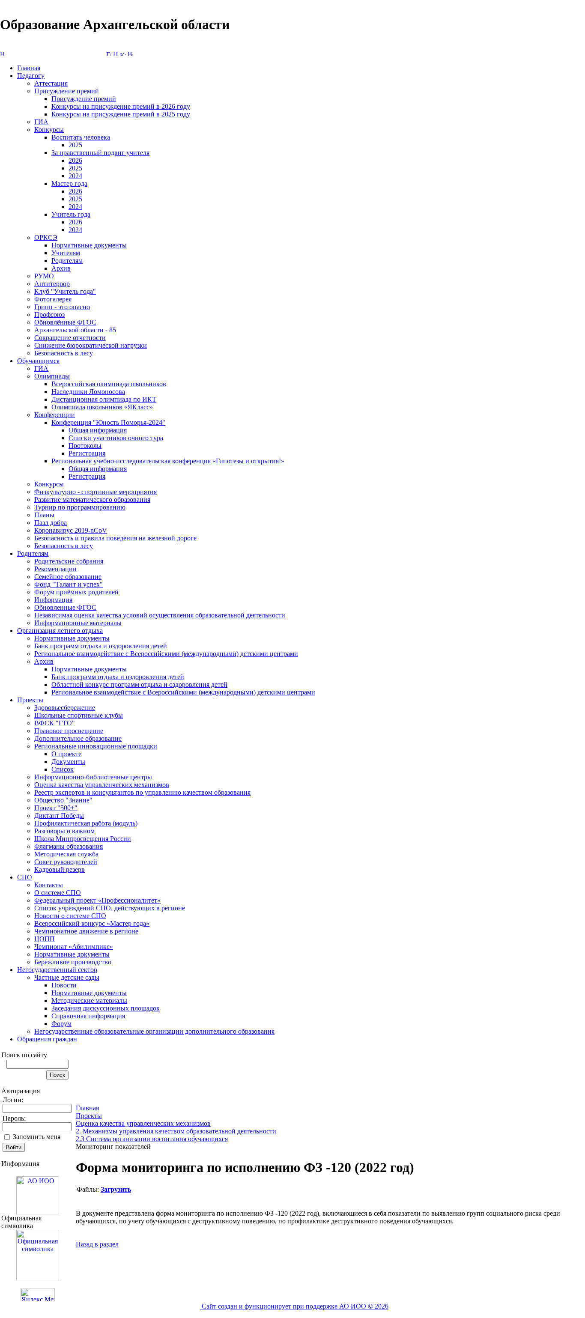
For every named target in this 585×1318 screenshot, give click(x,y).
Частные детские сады (66, 977)
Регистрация (87, 453)
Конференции (54, 414)
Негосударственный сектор (57, 969)
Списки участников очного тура (116, 437)
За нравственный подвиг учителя (100, 152)
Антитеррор (52, 283)
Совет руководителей (65, 861)
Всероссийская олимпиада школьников (108, 384)
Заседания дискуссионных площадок (105, 1008)
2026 (75, 160)
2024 (75, 175)
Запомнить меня (36, 1136)
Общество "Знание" (63, 800)
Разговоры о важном (64, 831)
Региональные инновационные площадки (95, 746)
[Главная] (108, 53)
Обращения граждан (47, 1039)
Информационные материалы (78, 622)
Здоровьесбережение (64, 707)
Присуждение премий (66, 91)
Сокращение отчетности (70, 337)
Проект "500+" (56, 807)
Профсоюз (49, 314)
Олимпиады (52, 376)
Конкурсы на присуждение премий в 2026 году (120, 106)
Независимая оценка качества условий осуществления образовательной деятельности (159, 615)
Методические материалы (89, 1000)
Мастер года (69, 183)
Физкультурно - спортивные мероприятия (95, 491)
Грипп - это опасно (62, 306)
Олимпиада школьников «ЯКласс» (102, 407)
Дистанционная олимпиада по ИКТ (103, 399)
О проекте (66, 753)
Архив (61, 268)
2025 (75, 145)
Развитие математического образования (92, 499)
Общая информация (98, 430)
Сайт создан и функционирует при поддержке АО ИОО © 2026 (294, 1306)
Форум (61, 1023)
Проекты (30, 700)
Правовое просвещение (68, 730)
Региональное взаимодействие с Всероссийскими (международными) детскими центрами (166, 653)
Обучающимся (38, 360)
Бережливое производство (72, 962)
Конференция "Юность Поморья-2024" (108, 422)
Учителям (65, 252)
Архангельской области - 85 (75, 330)
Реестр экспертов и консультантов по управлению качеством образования (142, 792)
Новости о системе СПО (70, 915)
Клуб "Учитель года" (65, 291)
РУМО (44, 276)
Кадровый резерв (59, 869)
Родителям (67, 260)
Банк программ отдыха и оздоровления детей (100, 646)
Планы (44, 515)
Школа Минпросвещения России (82, 838)
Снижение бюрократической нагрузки (90, 345)
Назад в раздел (97, 1244)
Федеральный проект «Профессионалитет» (97, 900)
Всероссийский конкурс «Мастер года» (91, 923)
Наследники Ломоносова (88, 391)
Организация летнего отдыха (60, 630)
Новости (64, 985)
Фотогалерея (53, 299)
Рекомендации (55, 569)
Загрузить (116, 1189)
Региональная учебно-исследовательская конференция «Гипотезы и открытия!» (167, 461)
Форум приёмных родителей (76, 592)
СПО (24, 877)
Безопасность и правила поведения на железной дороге (115, 538)
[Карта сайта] (123, 53)
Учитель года (70, 214)
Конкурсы (49, 129)
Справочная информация (88, 1016)
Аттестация (51, 83)
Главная (28, 68)
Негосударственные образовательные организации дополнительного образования (154, 1031)
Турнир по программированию (79, 507)
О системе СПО (57, 892)
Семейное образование (67, 576)
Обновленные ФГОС (65, 607)
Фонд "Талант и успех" (68, 584)
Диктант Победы (59, 815)
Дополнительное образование (78, 738)
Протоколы (85, 445)
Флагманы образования (68, 846)
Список (62, 769)
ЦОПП (44, 938)
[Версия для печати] (130, 53)
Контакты (48, 885)
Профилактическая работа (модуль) (85, 823)
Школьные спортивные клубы (78, 715)
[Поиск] (115, 53)
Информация (53, 599)
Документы (68, 761)
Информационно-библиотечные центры (93, 777)
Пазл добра (50, 522)
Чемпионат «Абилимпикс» (73, 946)
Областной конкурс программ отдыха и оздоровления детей (139, 684)
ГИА (41, 121)
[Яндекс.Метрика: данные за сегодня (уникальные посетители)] (38, 1294)
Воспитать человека (80, 137)
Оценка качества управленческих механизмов (101, 784)
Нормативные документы (89, 245)
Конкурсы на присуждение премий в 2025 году (120, 114)
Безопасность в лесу (63, 353)
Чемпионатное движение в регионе (86, 931)
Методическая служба (66, 854)
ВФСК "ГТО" (54, 723)
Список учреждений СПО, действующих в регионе (109, 908)
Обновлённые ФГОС (65, 322)
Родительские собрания (68, 561)
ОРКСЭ (45, 237)
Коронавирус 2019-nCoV (70, 530)
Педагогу (31, 75)
